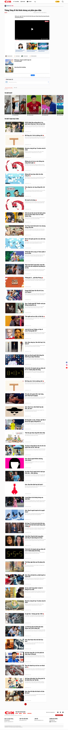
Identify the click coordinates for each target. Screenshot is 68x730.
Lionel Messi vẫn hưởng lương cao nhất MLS (34, 500)
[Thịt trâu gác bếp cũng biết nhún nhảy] (14, 439)
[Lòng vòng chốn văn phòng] (9, 70)
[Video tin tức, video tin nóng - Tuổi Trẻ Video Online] (25, 715)
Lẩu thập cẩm (15, 117)
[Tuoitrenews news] (29, 715)
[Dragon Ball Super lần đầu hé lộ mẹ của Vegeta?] (14, 297)
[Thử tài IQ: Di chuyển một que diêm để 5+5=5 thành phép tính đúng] (14, 556)
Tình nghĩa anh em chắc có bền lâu (34, 318)
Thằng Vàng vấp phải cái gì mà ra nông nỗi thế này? (43, 51)
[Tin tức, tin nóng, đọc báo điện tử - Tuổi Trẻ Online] (17, 715)
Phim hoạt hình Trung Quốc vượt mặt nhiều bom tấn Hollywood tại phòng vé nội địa (35, 268)
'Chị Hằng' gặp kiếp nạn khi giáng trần (35, 564)
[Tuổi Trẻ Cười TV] (60, 714)
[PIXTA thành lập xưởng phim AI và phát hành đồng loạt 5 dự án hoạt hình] (14, 129)
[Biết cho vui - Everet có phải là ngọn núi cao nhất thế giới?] (9, 62)
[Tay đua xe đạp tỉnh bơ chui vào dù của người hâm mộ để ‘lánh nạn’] (14, 452)
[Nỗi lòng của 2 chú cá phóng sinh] (14, 142)
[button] (35, 2)
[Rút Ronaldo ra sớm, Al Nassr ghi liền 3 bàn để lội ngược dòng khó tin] (14, 426)
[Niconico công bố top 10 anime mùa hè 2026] (14, 155)
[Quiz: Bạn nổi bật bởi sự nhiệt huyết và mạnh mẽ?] (14, 581)
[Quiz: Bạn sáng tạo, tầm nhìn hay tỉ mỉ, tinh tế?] (14, 349)
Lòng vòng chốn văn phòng (20, 67)
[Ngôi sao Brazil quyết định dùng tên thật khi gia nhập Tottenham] (14, 362)
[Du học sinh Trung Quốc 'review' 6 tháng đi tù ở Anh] (14, 594)
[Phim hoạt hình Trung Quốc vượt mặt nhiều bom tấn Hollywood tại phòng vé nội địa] (14, 271)
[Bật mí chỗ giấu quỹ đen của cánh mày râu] (14, 245)
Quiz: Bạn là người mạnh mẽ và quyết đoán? (35, 513)
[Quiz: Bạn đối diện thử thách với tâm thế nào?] (14, 698)
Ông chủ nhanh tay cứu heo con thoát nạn (35, 668)
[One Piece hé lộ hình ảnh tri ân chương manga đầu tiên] (14, 232)
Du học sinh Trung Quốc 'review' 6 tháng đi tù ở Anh (34, 590)
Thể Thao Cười (30, 117)
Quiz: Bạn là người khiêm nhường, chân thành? (34, 461)
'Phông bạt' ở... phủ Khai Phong (33, 280)
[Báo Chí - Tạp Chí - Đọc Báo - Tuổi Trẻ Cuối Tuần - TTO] (21, 715)
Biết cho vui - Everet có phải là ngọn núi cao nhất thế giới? (22, 60)
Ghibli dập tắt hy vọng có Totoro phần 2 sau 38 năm (35, 254)
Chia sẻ (32, 75)
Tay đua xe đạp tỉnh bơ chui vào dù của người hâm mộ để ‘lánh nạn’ (35, 448)
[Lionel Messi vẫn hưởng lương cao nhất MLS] (14, 504)
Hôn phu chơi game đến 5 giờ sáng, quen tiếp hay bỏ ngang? (34, 396)
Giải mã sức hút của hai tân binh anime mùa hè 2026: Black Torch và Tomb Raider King (35, 216)
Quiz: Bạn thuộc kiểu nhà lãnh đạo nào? (34, 642)
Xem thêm (25, 706)
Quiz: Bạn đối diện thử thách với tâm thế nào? (34, 694)
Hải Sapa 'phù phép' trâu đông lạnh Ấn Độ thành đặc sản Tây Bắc (35, 681)
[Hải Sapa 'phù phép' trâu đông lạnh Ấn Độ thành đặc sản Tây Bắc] (14, 685)
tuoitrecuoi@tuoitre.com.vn (39, 722)
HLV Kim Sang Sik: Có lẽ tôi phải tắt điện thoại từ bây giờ (34, 655)
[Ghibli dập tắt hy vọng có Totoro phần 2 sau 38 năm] (14, 258)
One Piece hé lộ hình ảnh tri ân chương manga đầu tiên (35, 228)
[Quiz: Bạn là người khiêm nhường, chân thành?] (14, 465)
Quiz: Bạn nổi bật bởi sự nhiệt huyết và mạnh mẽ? (35, 577)
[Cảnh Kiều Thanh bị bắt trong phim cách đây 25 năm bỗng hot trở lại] (14, 543)
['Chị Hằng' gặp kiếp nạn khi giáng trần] (14, 568)
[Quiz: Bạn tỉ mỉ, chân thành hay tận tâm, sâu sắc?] (14, 413)
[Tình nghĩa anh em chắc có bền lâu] (14, 323)
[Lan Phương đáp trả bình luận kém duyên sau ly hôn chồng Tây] (14, 633)
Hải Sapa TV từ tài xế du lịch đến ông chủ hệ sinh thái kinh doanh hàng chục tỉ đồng (35, 527)
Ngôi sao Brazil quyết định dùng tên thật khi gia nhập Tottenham (34, 358)
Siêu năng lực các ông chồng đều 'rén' (35, 189)
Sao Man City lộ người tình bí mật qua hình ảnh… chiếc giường (35, 474)
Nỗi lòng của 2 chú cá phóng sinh (34, 137)
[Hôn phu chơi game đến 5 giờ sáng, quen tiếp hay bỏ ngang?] (14, 400)
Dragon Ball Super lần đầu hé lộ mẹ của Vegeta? (34, 293)
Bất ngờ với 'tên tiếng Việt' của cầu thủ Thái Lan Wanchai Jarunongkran (33, 115)
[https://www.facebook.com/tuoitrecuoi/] (57, 714)
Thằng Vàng (17, 40)
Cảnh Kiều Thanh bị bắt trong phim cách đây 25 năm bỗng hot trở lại (34, 539)
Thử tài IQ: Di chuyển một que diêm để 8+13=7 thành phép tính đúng (35, 371)
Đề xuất (30, 1)
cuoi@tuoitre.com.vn (24, 722)
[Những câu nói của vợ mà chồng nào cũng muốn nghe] (14, 168)
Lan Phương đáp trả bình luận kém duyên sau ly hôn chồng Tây (34, 629)
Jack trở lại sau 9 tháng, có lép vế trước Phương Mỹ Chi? (34, 332)
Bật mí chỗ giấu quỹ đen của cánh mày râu (35, 241)
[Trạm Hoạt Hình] (34, 6)
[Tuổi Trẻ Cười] (62, 714)
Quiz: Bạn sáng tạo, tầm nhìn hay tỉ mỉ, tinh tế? (35, 345)
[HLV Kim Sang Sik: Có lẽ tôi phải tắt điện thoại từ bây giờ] (14, 659)
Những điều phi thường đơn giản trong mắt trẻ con (20, 51)
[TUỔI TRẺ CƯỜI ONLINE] (9, 715)
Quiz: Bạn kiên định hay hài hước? (34, 486)
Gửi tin (58, 1)
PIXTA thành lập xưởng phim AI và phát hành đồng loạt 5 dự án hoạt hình (35, 125)
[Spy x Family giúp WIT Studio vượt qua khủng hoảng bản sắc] (14, 310)
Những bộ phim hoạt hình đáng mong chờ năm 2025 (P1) (32, 51)
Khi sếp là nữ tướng (30, 202)
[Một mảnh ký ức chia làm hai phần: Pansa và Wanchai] (49, 106)
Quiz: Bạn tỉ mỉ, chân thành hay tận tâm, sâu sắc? (34, 409)
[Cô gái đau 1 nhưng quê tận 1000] (14, 620)
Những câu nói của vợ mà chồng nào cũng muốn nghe (34, 164)
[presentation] (4, 107)
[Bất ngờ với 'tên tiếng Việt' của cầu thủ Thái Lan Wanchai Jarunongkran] (34, 106)
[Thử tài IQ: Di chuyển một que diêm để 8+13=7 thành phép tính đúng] (14, 374)
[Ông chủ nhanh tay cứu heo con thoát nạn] (14, 672)
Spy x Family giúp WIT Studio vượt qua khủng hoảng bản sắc (35, 306)
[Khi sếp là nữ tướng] (14, 206)
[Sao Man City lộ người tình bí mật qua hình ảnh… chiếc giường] (14, 478)
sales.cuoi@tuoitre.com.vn (9, 723)
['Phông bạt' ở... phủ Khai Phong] (14, 284)
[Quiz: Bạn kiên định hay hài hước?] (14, 491)
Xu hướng (17, 1)
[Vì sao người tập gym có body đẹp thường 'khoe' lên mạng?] (19, 106)
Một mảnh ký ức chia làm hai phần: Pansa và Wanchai (48, 115)
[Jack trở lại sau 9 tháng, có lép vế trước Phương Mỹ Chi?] (14, 336)
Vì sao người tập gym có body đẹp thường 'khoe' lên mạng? (18, 115)
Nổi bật (23, 1)
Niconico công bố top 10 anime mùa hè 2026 (35, 151)
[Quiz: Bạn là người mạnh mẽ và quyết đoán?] (14, 517)
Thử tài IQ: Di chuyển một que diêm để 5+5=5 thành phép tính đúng (35, 552)
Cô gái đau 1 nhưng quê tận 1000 (34, 616)
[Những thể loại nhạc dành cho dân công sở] (14, 181)
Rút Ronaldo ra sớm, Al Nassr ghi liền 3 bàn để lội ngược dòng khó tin (35, 422)
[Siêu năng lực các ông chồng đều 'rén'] (14, 193)
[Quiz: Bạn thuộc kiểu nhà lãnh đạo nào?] (14, 646)
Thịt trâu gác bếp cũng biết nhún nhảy (35, 435)
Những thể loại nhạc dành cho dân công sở (34, 177)
